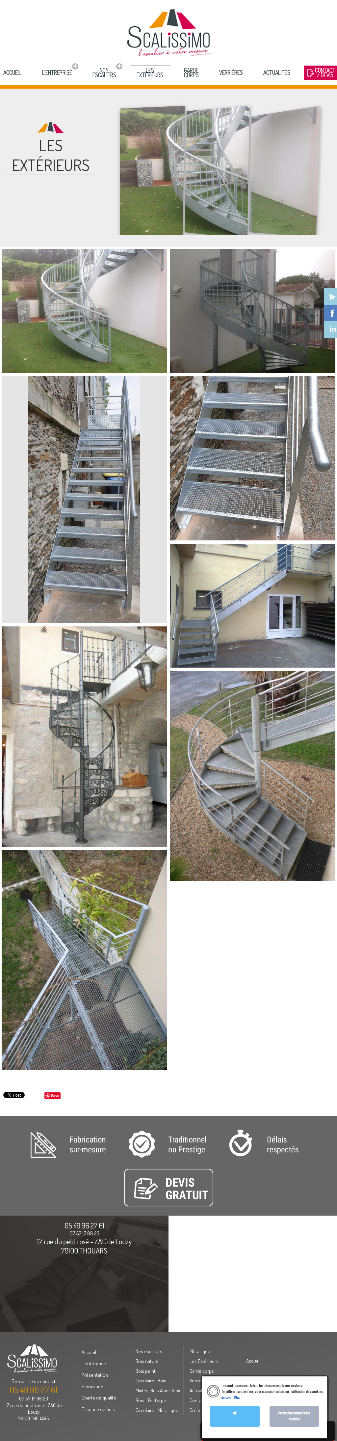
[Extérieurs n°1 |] (84, 736)
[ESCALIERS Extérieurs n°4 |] (252, 458)
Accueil (253, 1360)
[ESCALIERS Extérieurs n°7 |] (252, 776)
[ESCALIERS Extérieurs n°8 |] (84, 960)
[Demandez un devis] (168, 1205)
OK (235, 1413)
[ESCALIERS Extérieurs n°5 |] (252, 606)
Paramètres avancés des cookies (294, 1416)
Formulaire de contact (34, 1381)
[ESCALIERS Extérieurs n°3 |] (84, 499)
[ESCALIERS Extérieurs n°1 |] (84, 311)
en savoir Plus (230, 1398)
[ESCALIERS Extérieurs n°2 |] (252, 311)
